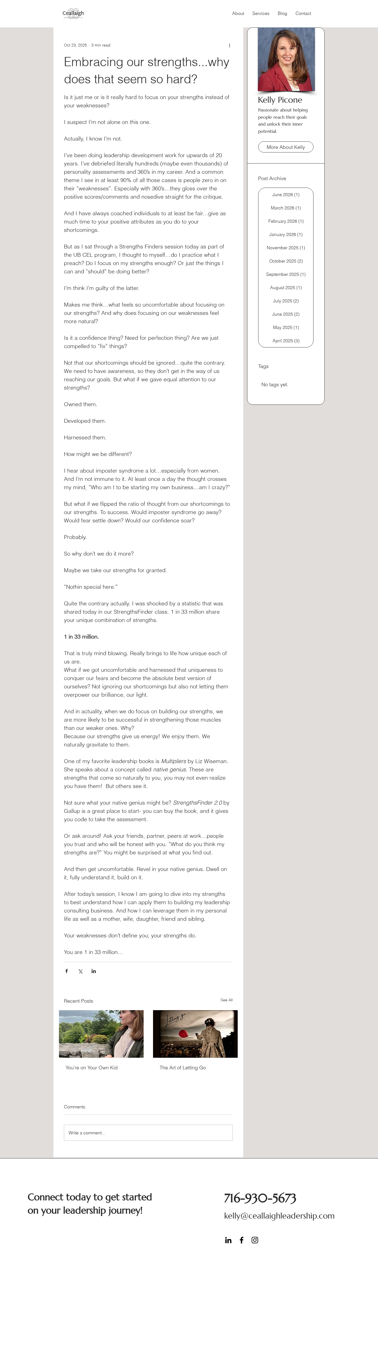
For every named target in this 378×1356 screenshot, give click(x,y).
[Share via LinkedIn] (93, 971)
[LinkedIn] (228, 1240)
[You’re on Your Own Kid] (101, 1034)
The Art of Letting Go (183, 1067)
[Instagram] (254, 1240)
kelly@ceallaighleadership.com (279, 1216)
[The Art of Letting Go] (195, 1034)
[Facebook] (241, 1240)
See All (227, 999)
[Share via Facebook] (66, 971)
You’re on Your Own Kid (92, 1067)
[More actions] (229, 45)
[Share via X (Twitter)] (80, 971)
